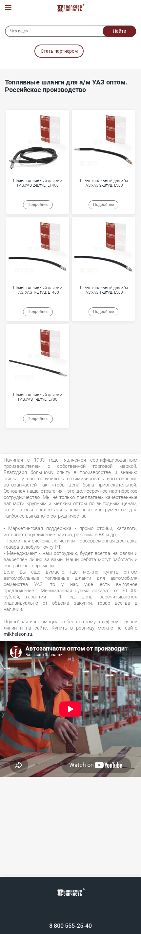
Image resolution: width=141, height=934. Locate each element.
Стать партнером (59, 51)
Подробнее (38, 204)
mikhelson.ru (18, 634)
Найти (119, 31)
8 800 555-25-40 (70, 925)
